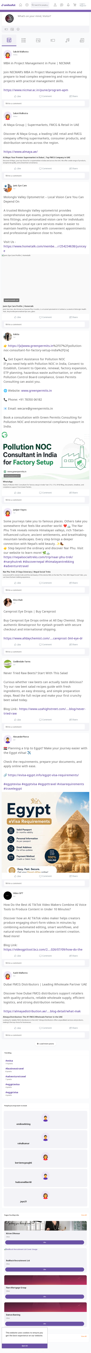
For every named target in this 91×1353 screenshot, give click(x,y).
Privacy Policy (23, 1351)
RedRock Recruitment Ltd (18, 1260)
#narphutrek (13, 561)
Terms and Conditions (9, 1351)
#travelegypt (13, 788)
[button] (26, 4)
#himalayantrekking (59, 561)
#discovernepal (33, 561)
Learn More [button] (11, 1338)
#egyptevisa (12, 784)
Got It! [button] (25, 1346)
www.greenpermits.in (36, 390)
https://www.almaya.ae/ (21, 152)
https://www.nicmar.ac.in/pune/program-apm (36, 90)
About (40, 1351)
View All (84, 1215)
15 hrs (15, 55)
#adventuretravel (16, 566)
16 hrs (15, 116)
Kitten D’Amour (13, 1233)
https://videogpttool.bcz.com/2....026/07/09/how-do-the (43, 949)
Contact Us (32, 1351)
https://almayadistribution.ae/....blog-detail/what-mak (42, 1011)
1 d (14, 189)
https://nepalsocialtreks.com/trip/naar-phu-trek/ (38, 557)
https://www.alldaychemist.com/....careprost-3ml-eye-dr (43, 638)
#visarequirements (70, 784)
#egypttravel (47, 784)
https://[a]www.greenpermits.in (30, 346)
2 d (14, 665)
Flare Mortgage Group (16, 1288)
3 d (14, 896)
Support (46, 1351)
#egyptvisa (29, 784)
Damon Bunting (13, 1315)
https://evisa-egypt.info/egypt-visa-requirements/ (43, 775)
